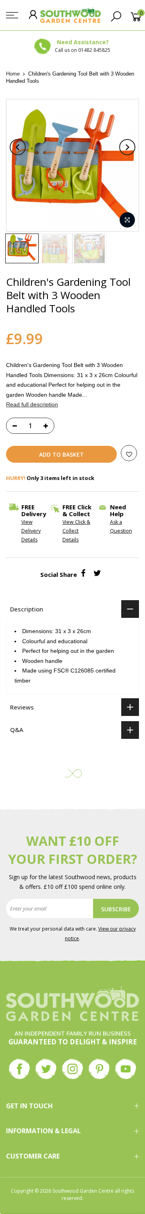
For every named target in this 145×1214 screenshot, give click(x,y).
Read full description (32, 404)
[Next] (127, 147)
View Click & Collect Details (76, 531)
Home (13, 74)
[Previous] (18, 147)
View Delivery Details (31, 531)
